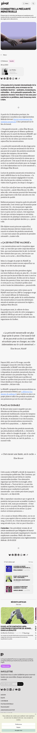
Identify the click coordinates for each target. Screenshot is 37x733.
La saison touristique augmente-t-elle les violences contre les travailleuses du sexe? (20, 587)
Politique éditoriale (7, 704)
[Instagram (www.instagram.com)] (8, 690)
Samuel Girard (18, 590)
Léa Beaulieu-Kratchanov (21, 580)
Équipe (3, 698)
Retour (5, 55)
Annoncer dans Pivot (8, 710)
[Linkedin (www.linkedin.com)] (10, 690)
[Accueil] (5, 3)
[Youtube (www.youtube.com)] (16, 690)
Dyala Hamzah (18, 570)
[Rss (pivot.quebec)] (19, 690)
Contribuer (4, 701)
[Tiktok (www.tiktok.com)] (13, 690)
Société (12, 61)
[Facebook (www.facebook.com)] (5, 690)
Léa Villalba (12, 70)
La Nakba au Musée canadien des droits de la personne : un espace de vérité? (21, 567)
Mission (3, 694)
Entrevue (5, 61)
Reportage (26, 633)
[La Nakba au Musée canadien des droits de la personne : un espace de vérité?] (9, 569)
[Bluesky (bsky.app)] (2, 690)
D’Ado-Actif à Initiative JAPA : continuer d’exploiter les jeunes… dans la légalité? (21, 577)
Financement (5, 707)
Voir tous (30, 562)
